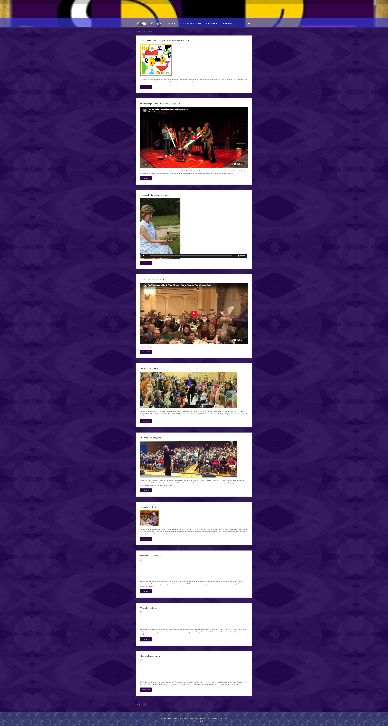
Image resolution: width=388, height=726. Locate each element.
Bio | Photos (193, 721)
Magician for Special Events (152, 279)
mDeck (172, 23)
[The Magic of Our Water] (194, 390)
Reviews (180, 721)
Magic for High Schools (150, 556)
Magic (209, 718)
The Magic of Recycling (150, 438)
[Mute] (239, 256)
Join (225, 721)
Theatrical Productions (150, 656)
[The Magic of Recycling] (194, 459)
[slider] (243, 256)
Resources (210, 23)
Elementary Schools (148, 507)
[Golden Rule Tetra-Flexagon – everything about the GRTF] (194, 60)
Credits (187, 721)
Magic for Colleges (148, 608)
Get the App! (166, 2)
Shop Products (218, 721)
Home (139, 31)
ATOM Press (223, 718)
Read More (146, 87)
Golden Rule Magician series (190, 23)
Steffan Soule (149, 24)
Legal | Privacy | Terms (205, 721)
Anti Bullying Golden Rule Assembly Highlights (160, 103)
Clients (175, 721)
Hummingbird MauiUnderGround (154, 195)
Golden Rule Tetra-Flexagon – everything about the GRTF (165, 41)
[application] (194, 256)
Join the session (227, 23)
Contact (169, 721)
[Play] (144, 256)
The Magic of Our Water (151, 368)
